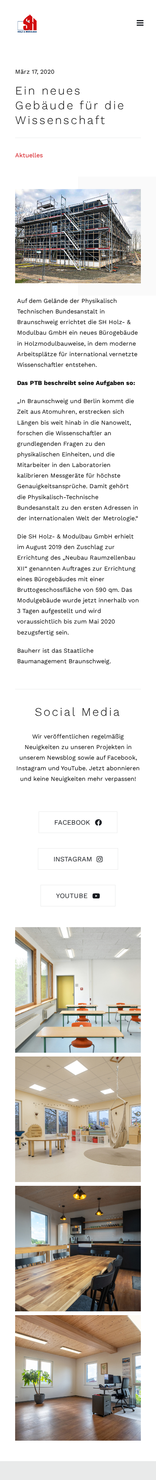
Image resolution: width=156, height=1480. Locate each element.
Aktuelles (29, 155)
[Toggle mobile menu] (141, 23)
